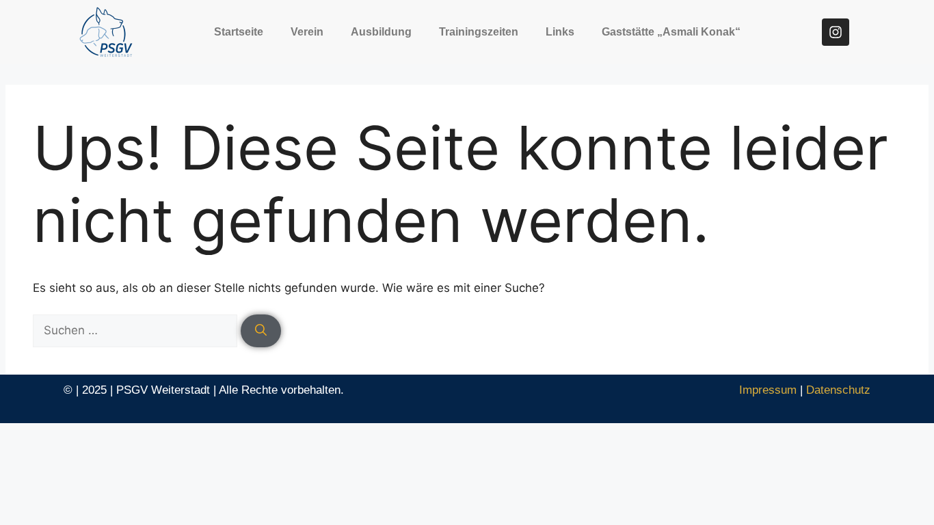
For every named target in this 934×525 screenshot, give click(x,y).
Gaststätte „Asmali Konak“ (671, 32)
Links (560, 32)
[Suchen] (261, 330)
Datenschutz (838, 389)
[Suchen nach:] (137, 330)
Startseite (238, 32)
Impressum (768, 389)
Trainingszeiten (478, 32)
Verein (307, 32)
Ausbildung (381, 32)
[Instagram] (835, 32)
